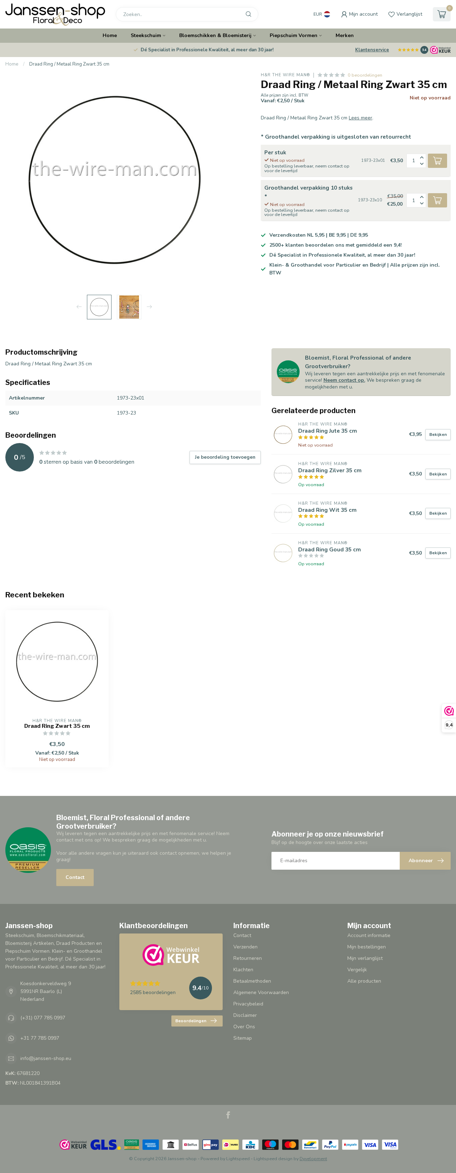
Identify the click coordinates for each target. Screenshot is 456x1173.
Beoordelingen (190, 1021)
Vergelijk (357, 969)
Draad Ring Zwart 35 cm (57, 726)
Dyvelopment (313, 1159)
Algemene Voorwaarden (261, 992)
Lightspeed (238, 1159)
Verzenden (245, 946)
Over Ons (244, 1026)
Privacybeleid (248, 1003)
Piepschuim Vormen (293, 35)
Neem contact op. (344, 380)
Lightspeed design (273, 1159)
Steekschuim (146, 35)
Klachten (243, 969)
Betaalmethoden (252, 981)
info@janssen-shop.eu (45, 1058)
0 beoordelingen (365, 75)
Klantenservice (372, 50)
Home (110, 35)
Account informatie (368, 935)
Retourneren (247, 958)
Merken (345, 35)
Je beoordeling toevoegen (225, 457)
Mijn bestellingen (366, 946)
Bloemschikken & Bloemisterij (215, 35)
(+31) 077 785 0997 (42, 1017)
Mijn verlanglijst (365, 958)
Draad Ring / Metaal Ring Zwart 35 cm (69, 64)
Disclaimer (245, 1015)
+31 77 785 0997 (39, 1038)
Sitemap (242, 1038)
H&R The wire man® (285, 75)
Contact (75, 877)
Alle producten (364, 981)
